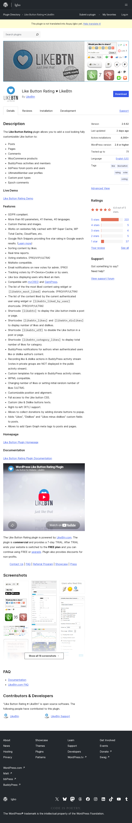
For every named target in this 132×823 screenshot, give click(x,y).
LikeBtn (30, 96)
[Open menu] (127, 5)
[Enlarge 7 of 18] (52, 585)
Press (73, 564)
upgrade (36, 551)
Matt (7, 773)
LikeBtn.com (64, 537)
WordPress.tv (77, 757)
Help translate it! (92, 23)
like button (122, 166)
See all (125, 247)
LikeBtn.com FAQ (18, 684)
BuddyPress (12, 784)
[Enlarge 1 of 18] (24, 585)
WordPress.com (14, 767)
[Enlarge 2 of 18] (24, 629)
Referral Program (43, 564)
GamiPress (51, 281)
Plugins (39, 751)
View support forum (102, 278)
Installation (46, 110)
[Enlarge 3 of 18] (24, 643)
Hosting (7, 751)
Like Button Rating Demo (18, 198)
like (113, 166)
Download (121, 94)
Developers (74, 751)
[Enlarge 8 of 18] (52, 632)
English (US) (122, 158)
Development (68, 110)
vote (125, 172)
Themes (40, 745)
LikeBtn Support (60, 716)
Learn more (24, 243)
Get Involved (107, 740)
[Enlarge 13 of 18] (80, 585)
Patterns (40, 757)
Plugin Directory (11, 14)
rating (118, 172)
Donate (106, 751)
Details (11, 110)
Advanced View (100, 188)
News (6, 745)
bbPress (9, 779)
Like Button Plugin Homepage (20, 442)
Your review (98, 247)
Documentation (17, 679)
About (6, 740)
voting (124, 179)
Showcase (61, 564)
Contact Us (16, 564)
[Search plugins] (37, 34)
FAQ (28, 564)
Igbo (13, 799)
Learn (71, 740)
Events (104, 745)
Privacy (7, 757)
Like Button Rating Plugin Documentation (27, 458)
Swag (105, 757)
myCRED (33, 281)
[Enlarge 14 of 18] (80, 600)
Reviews (27, 110)
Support (124, 110)
